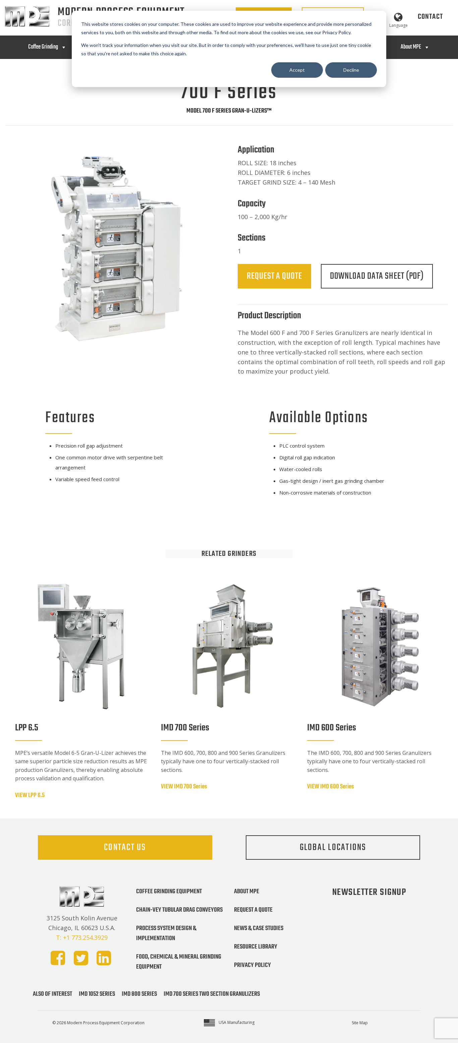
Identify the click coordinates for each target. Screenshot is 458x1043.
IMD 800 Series (139, 994)
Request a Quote (274, 276)
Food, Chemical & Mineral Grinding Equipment (178, 962)
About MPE (411, 47)
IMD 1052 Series (97, 994)
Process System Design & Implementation (166, 933)
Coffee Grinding (43, 47)
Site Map (360, 1023)
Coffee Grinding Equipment (169, 892)
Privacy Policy (252, 965)
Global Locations (333, 847)
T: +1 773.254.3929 (82, 937)
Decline (351, 70)
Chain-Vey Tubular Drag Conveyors (179, 910)
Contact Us (125, 847)
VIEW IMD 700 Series (184, 787)
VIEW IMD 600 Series (330, 787)
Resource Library (255, 947)
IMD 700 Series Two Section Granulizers (212, 994)
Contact (430, 16)
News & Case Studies (258, 928)
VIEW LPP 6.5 (30, 795)
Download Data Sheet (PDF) (377, 276)
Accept (297, 70)
